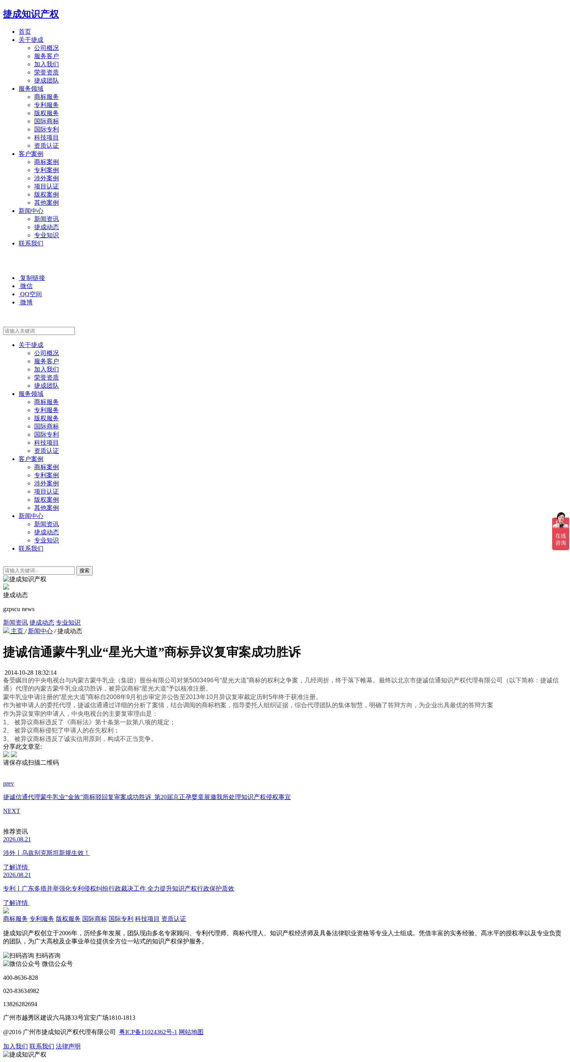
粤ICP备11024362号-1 (148, 1032)
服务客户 (46, 56)
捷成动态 (46, 227)
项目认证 (46, 186)
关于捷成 (31, 39)
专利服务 (46, 105)
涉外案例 (46, 178)
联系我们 (31, 243)
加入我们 (46, 64)
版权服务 (46, 113)
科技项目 (46, 137)
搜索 (84, 570)
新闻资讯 (46, 219)
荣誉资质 (46, 72)
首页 (25, 31)
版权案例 (46, 194)
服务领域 (31, 88)
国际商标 (46, 121)
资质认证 (46, 145)
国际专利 (46, 129)
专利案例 (46, 170)
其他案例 (46, 202)
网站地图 (191, 1032)
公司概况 (46, 48)
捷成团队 (46, 80)
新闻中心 (31, 210)
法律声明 (68, 1046)
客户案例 (31, 153)
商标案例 (46, 162)
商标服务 (46, 96)
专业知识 (46, 235)
